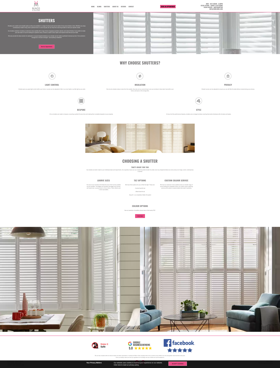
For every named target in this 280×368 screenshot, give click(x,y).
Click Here (140, 216)
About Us (115, 6)
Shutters (107, 6)
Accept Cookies (177, 364)
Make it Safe (137, 355)
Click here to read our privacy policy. (126, 365)
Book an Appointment (168, 6)
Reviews (123, 6)
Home (93, 6)
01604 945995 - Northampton (213, 7)
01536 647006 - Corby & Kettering (212, 5)
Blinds (99, 6)
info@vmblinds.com (216, 9)
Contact (131, 6)
